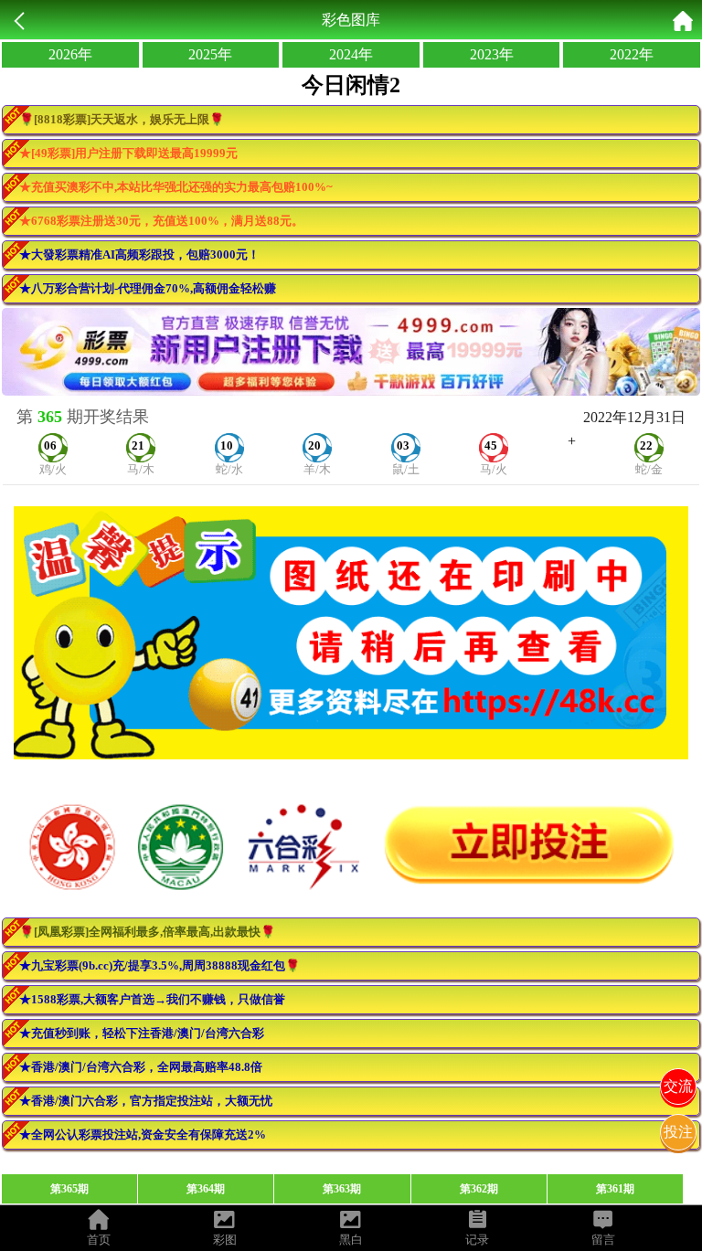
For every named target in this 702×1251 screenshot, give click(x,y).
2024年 (351, 54)
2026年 (70, 54)
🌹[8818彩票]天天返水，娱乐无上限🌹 (121, 119)
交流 (678, 1086)
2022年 (632, 54)
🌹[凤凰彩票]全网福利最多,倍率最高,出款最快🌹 (147, 931)
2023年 (492, 54)
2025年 (210, 54)
